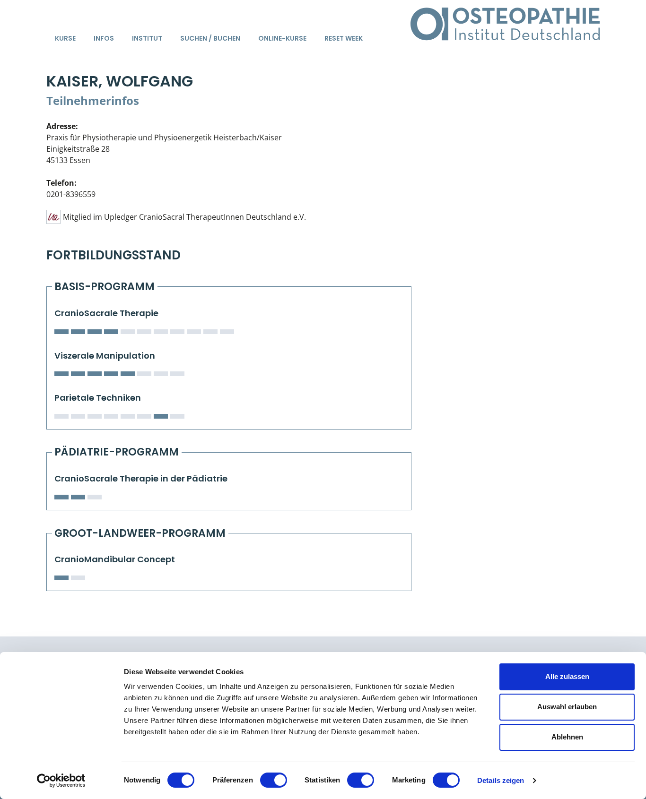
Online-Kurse (282, 38)
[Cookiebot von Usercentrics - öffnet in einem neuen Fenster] (61, 780)
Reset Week (343, 38)
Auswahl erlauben (567, 707)
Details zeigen (500, 780)
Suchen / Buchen (210, 38)
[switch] (273, 780)
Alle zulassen (567, 676)
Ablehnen (567, 737)
